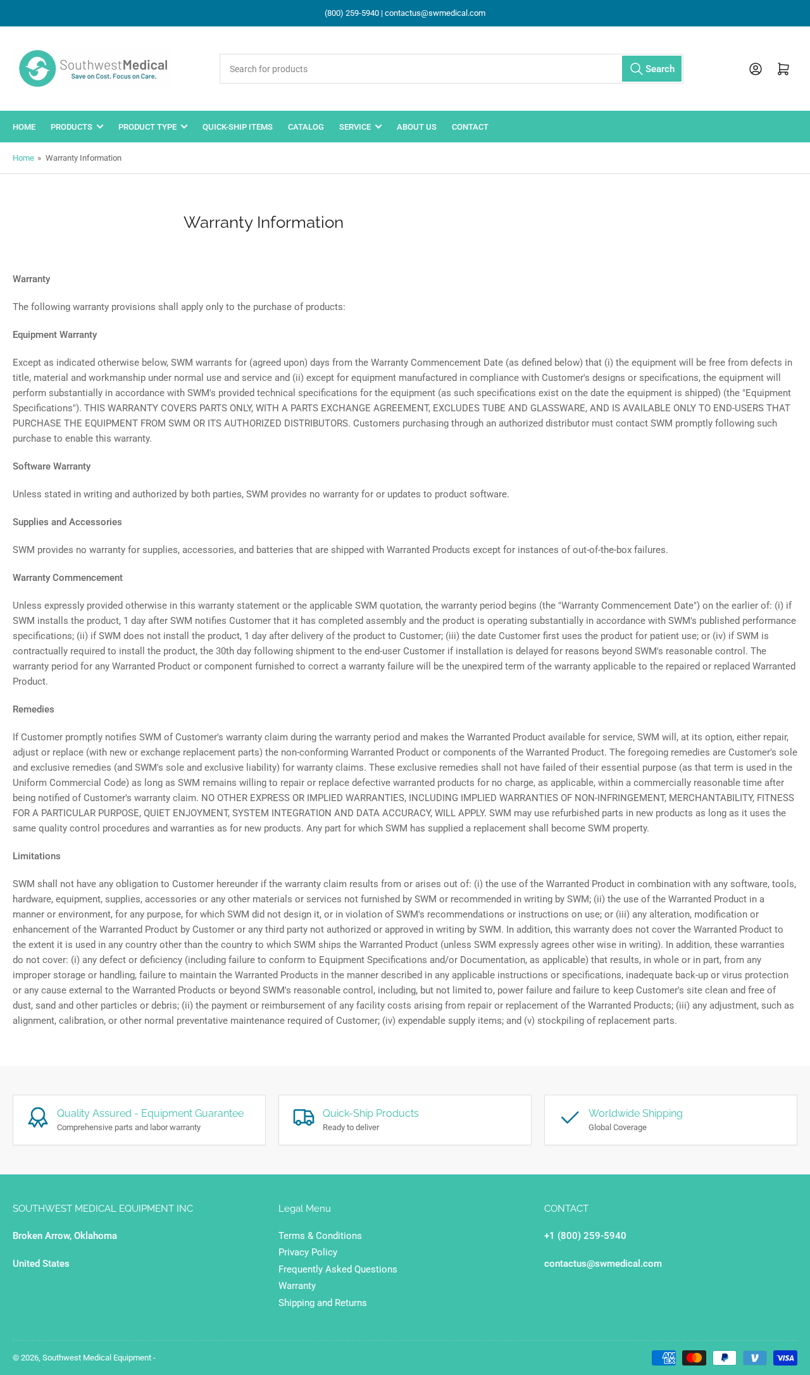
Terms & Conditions (320, 1235)
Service (355, 127)
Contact (470, 127)
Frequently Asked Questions (337, 1269)
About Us (417, 127)
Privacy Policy (307, 1252)
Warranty (297, 1285)
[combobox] (451, 69)
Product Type (147, 127)
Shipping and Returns (322, 1303)
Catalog (306, 127)
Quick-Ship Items (237, 127)
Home (24, 127)
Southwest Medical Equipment (96, 1357)
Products (71, 127)
